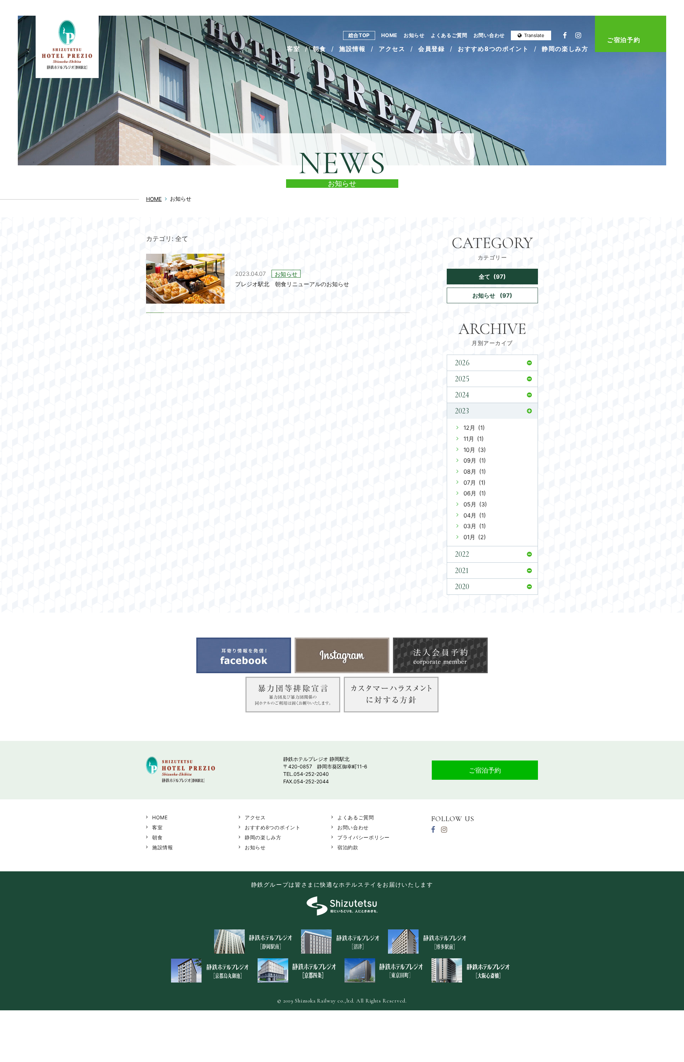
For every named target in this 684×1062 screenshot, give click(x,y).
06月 (474, 493)
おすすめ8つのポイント (493, 49)
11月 (473, 438)
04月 (474, 515)
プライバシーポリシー (363, 837)
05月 (475, 504)
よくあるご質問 (449, 35)
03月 (474, 526)
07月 (474, 482)
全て (492, 276)
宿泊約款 (347, 847)
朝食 (319, 49)
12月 (474, 427)
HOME (389, 35)
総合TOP (359, 35)
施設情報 (352, 49)
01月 (474, 537)
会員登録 (431, 49)
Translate (534, 35)
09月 (474, 460)
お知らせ (414, 35)
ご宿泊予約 (624, 39)
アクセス (392, 49)
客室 (293, 49)
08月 (474, 471)
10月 (474, 449)
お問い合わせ (489, 35)
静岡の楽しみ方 (565, 49)
